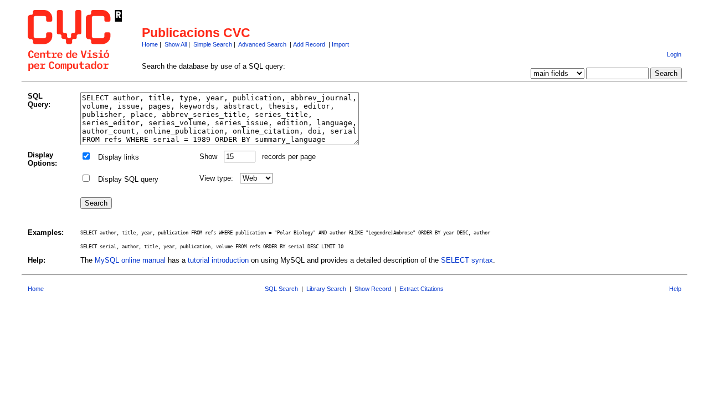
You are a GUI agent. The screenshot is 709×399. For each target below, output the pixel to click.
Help (675, 288)
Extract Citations (421, 288)
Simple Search (212, 44)
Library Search (326, 288)
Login (674, 54)
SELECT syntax (467, 260)
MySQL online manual (130, 260)
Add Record (309, 44)
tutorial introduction (218, 260)
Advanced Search (262, 44)
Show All (176, 44)
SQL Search (281, 288)
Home (150, 44)
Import (340, 44)
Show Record (372, 288)
